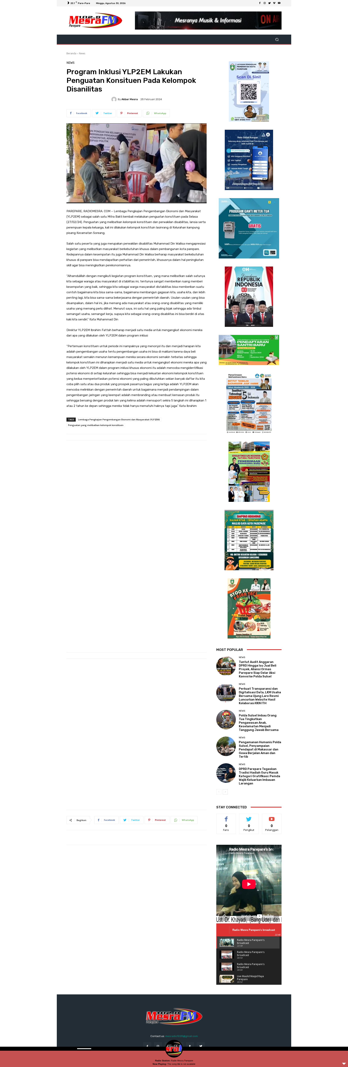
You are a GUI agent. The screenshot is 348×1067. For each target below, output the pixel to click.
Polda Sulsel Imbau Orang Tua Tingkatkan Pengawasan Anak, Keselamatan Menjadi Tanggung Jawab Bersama (259, 723)
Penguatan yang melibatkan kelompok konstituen (95, 425)
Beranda (71, 53)
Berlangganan (272, 816)
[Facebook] (259, 3)
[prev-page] (218, 791)
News (82, 53)
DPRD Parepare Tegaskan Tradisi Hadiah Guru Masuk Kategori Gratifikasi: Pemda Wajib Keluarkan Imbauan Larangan (259, 776)
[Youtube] (279, 3)
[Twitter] (269, 3)
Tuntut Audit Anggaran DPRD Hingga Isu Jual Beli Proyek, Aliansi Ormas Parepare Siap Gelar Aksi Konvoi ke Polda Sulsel (257, 669)
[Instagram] (264, 3)
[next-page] (225, 791)
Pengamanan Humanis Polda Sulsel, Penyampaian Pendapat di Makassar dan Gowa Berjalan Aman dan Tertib (260, 749)
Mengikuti (249, 816)
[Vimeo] (274, 3)
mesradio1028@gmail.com (181, 1036)
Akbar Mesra (129, 99)
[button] (277, 39)
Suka (226, 816)
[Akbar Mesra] (114, 99)
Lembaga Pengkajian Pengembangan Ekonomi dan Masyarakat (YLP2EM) (119, 419)
